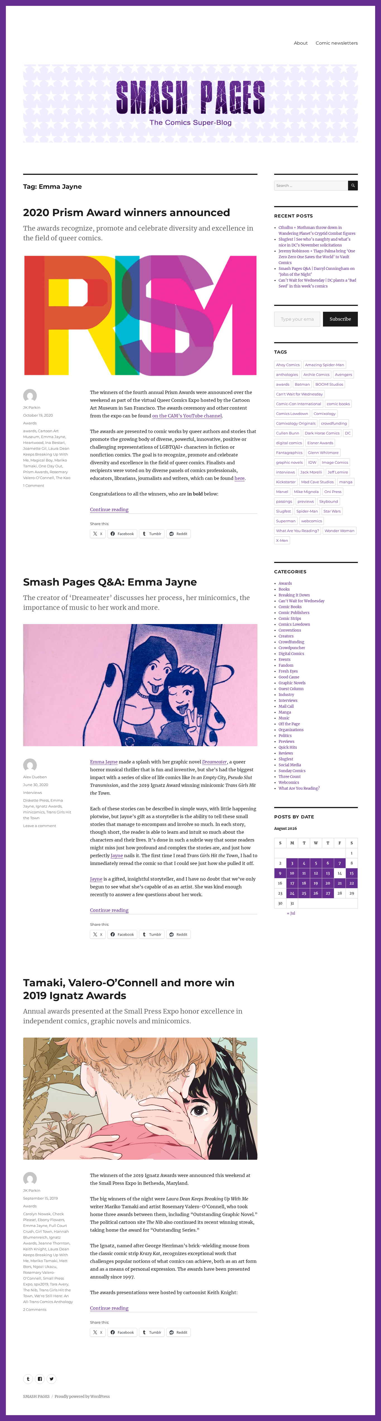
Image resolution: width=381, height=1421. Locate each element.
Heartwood (33, 442)
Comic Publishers (294, 612)
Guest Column (291, 689)
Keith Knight (34, 1249)
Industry (286, 694)
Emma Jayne (53, 436)
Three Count (290, 776)
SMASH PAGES (36, 1396)
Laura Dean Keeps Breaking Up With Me (46, 454)
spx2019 (41, 1284)
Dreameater (214, 762)
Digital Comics (291, 653)
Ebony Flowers (51, 1219)
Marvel (282, 491)
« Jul (291, 913)
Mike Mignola (306, 491)
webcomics (311, 521)
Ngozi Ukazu (44, 1266)
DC (348, 433)
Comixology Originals (295, 423)
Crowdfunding (291, 642)
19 (316, 883)
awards (29, 431)
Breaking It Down (294, 595)
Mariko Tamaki (43, 1260)
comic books (338, 404)
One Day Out (50, 466)
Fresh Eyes (288, 671)
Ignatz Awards (49, 806)
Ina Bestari (55, 442)
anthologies (287, 374)
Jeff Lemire (338, 472)
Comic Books (290, 607)
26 (316, 893)
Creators (286, 636)
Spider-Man (307, 511)
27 (328, 893)
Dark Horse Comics (322, 433)
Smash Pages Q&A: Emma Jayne (110, 582)
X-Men (282, 540)
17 (292, 883)
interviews (285, 472)
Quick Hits (288, 747)
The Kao (63, 477)
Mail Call (286, 706)
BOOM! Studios (329, 384)
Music (284, 718)
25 (304, 893)
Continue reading (109, 509)
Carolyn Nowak (37, 1214)
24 (292, 893)
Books (284, 589)
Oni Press (332, 491)
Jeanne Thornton (53, 1243)
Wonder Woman (340, 530)
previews (306, 501)
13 (328, 873)
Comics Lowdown (292, 413)
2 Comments (34, 1309)
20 (327, 883)
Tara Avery (59, 1284)
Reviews (286, 753)
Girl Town (43, 1231)
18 (304, 883)
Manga (285, 712)
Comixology (325, 413)
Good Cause (289, 677)
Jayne (117, 855)
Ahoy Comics (288, 364)
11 (304, 873)
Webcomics (289, 782)
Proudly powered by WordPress (82, 1396)
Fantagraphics (289, 452)
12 (316, 873)
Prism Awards (35, 472)
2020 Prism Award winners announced (126, 212)
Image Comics (335, 462)
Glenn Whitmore (323, 452)
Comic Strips (290, 618)
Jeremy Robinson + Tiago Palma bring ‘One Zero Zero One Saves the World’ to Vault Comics (317, 257)
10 (292, 873)
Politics (285, 735)
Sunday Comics (292, 770)
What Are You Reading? (297, 530)
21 (340, 883)
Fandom (286, 665)
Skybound (328, 501)
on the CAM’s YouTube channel (187, 416)
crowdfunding (334, 423)
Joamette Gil (35, 448)
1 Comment (33, 485)
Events (285, 659)
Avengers (343, 374)
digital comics (289, 443)
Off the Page (289, 724)
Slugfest (283, 511)
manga (346, 482)
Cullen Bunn (287, 433)
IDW (312, 462)
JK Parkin (31, 407)
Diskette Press (36, 800)
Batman (302, 384)
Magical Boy (41, 460)
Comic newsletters (337, 43)
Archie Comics (316, 374)
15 (352, 873)
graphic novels (289, 462)
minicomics (34, 812)
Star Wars (332, 511)
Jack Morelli (311, 472)
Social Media (290, 765)
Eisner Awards (320, 443)
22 (351, 883)
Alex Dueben (35, 777)
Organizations (291, 730)
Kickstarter (286, 482)
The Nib (30, 1290)
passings (284, 501)
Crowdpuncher (292, 648)
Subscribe (340, 319)
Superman (286, 521)
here (240, 478)
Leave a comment (39, 825)
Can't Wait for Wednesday (299, 394)
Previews (287, 741)
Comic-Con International (298, 404)
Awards (30, 423)
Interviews (32, 792)
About (301, 43)
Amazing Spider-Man (324, 364)
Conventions (290, 630)
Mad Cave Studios (317, 482)
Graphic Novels (292, 683)
